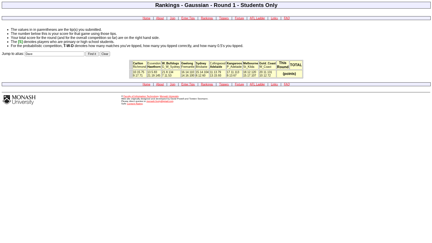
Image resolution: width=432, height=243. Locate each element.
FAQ (287, 18)
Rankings (207, 18)
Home (146, 18)
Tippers (224, 18)
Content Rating (135, 103)
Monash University (169, 96)
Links (274, 18)
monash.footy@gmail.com (159, 101)
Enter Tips (188, 18)
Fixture (239, 18)
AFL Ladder (257, 18)
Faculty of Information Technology (141, 96)
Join (172, 18)
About (160, 18)
